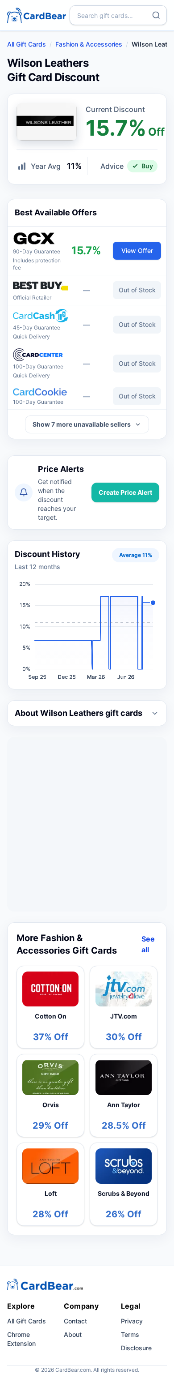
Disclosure (136, 1348)
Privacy (132, 1321)
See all (148, 944)
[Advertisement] (87, 824)
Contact (75, 1321)
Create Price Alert (125, 492)
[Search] (156, 15)
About (73, 1334)
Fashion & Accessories (88, 44)
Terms (130, 1334)
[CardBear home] (36, 15)
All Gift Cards (26, 44)
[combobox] (118, 15)
